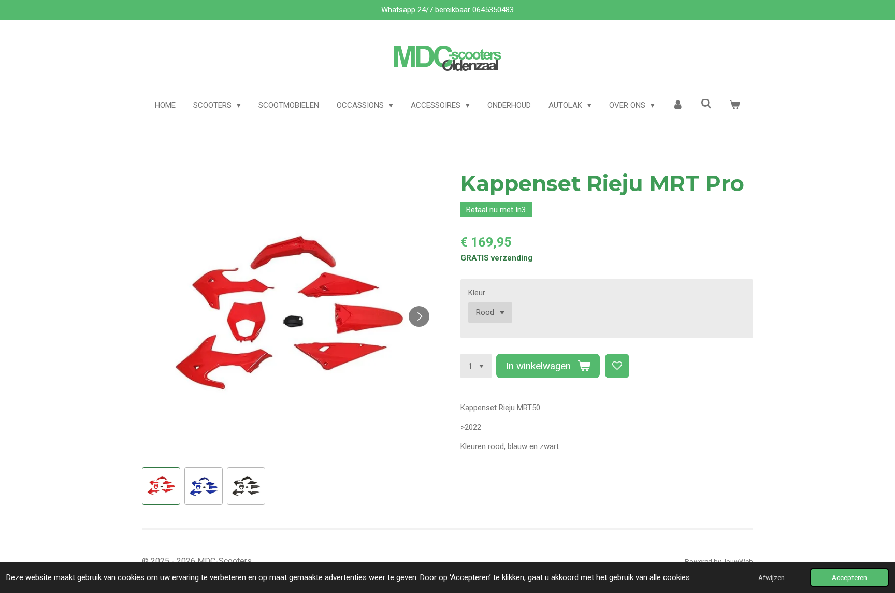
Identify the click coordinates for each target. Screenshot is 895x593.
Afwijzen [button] (771, 577)
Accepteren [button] (849, 577)
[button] (161, 486)
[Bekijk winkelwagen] (734, 105)
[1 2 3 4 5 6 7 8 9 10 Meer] (476, 366)
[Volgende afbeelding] (419, 316)
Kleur (476, 292)
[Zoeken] (706, 104)
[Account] (677, 105)
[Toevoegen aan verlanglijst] (617, 366)
